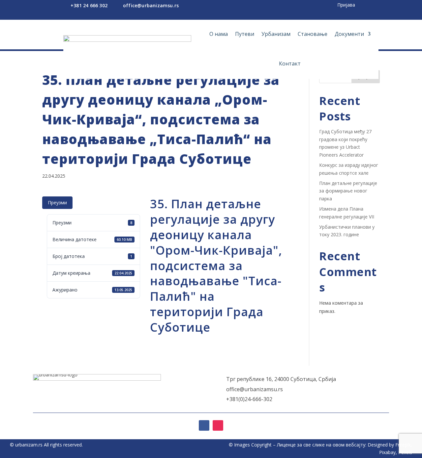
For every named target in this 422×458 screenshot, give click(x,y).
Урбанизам (275, 34)
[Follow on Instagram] (218, 425)
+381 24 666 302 (89, 5)
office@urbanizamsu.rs (151, 5)
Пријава (346, 5)
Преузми (57, 202)
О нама (218, 34)
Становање (312, 34)
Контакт (290, 63)
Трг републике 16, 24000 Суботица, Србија (281, 379)
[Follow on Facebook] (204, 425)
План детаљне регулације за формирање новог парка (348, 191)
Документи (349, 34)
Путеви (244, 34)
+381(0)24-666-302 (249, 399)
